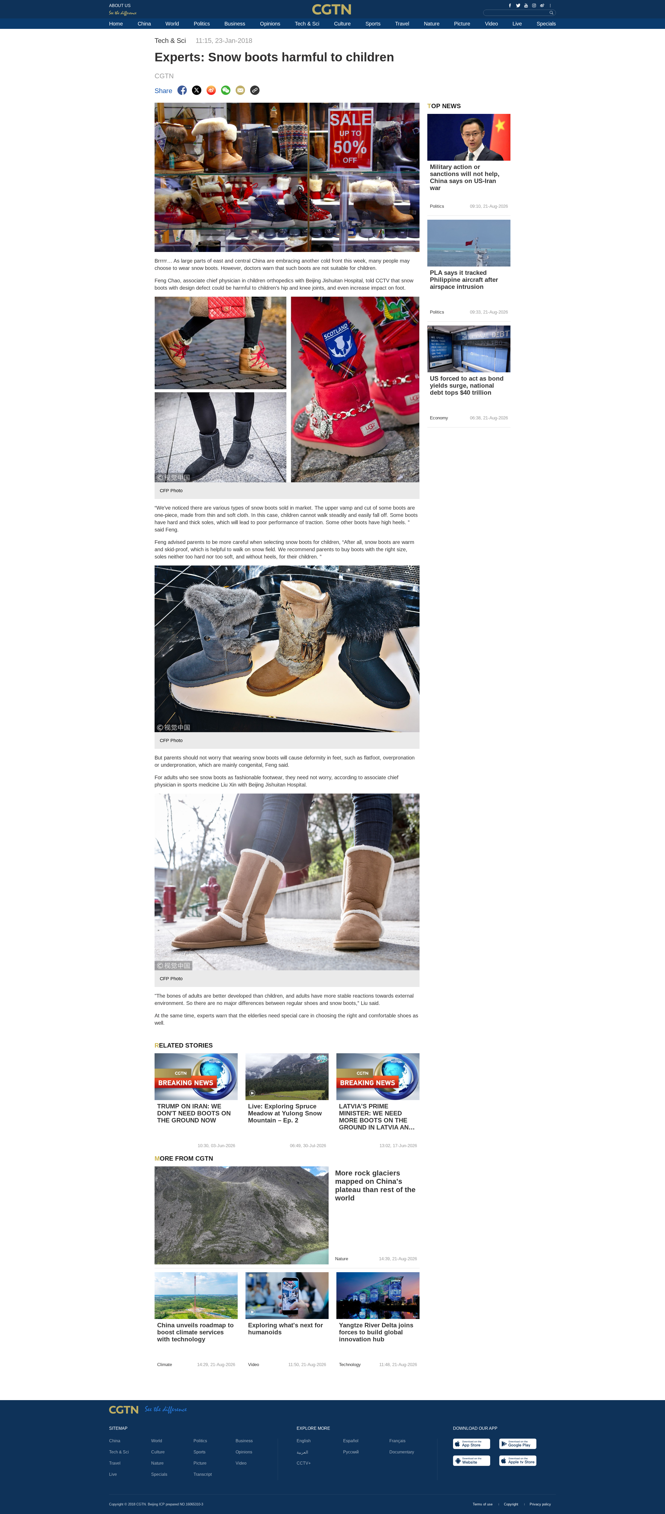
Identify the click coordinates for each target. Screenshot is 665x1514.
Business (234, 24)
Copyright (511, 1504)
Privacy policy (540, 1504)
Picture (462, 24)
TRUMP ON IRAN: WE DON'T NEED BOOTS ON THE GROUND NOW (194, 1113)
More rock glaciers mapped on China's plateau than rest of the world (375, 1185)
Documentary (401, 1452)
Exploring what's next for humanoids (285, 1329)
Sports (373, 24)
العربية (302, 1452)
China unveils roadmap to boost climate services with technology (195, 1332)
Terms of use (483, 1504)
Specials (546, 24)
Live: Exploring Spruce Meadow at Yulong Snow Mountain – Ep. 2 (285, 1113)
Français (397, 1441)
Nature (432, 24)
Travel (402, 24)
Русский (351, 1452)
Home (116, 24)
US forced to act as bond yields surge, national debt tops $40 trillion (467, 385)
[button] (252, 1093)
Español (350, 1441)
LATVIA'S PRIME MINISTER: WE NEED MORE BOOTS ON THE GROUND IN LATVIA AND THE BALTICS (376, 1117)
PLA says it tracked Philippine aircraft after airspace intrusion (464, 279)
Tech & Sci (307, 24)
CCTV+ (304, 1463)
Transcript (203, 1474)
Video (491, 24)
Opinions (270, 24)
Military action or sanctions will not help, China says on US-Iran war (465, 177)
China (144, 24)
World (172, 24)
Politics (202, 24)
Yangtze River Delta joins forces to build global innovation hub (376, 1332)
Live (517, 24)
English (304, 1441)
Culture (342, 24)
